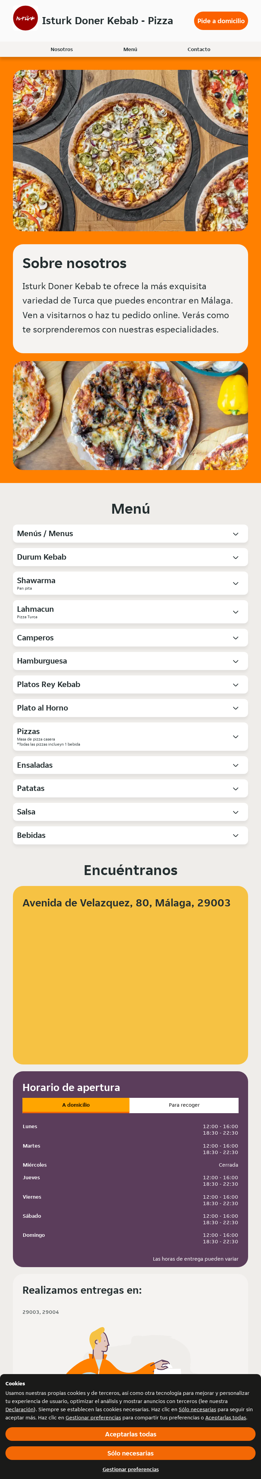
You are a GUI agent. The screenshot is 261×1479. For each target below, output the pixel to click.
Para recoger (184, 1104)
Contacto (199, 49)
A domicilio (76, 1104)
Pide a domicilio (221, 20)
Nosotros (62, 49)
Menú (130, 49)
